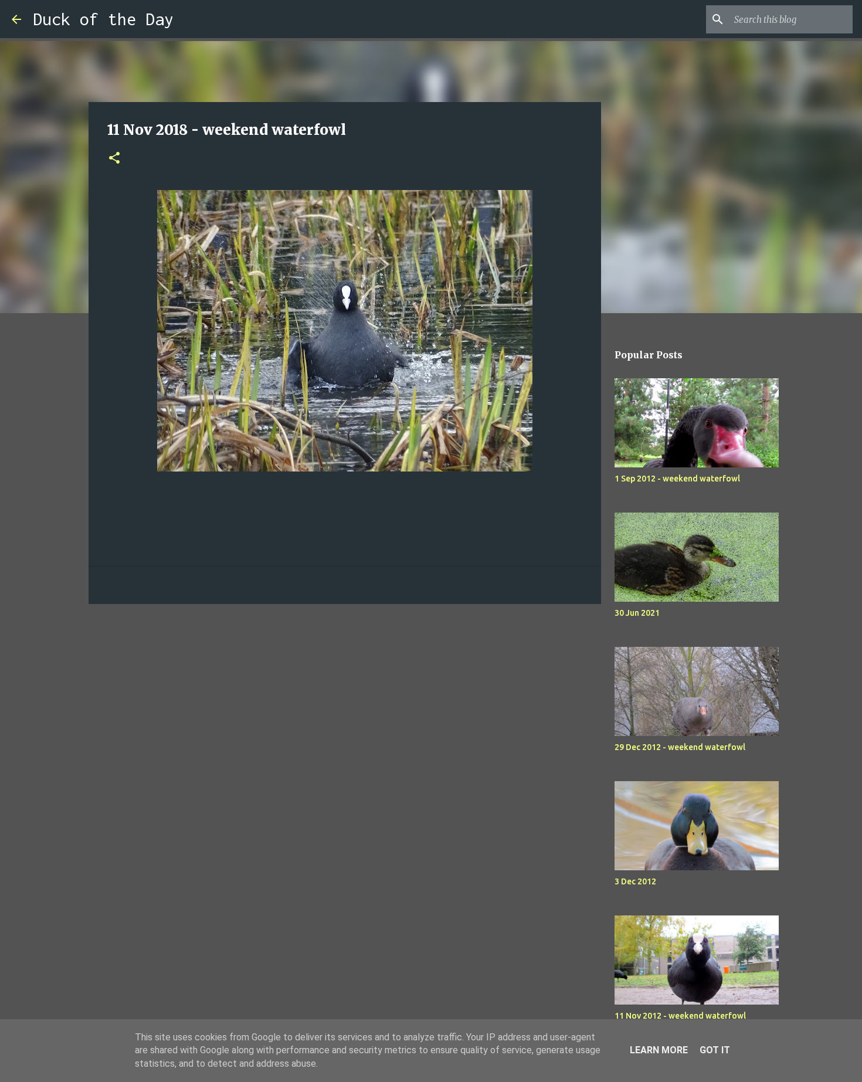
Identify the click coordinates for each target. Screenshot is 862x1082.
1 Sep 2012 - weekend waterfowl (677, 478)
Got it (715, 1050)
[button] (114, 159)
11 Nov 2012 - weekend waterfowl (680, 1015)
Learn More (659, 1050)
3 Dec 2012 (635, 881)
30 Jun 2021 (637, 613)
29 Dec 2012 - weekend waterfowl (680, 747)
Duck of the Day (103, 19)
